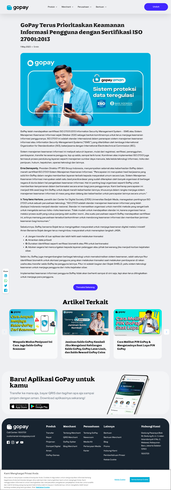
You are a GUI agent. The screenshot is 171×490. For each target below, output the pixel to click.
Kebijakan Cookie (43, 487)
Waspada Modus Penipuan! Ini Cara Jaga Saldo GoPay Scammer (32, 345)
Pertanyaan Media (92, 446)
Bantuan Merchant (112, 437)
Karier (86, 451)
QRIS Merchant (70, 437)
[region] (85, 480)
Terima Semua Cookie (139, 479)
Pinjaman (50, 442)
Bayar (49, 437)
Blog (106, 442)
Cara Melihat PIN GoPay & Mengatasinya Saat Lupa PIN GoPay (136, 345)
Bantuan (108, 433)
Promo (107, 446)
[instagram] (12, 442)
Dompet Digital (53, 446)
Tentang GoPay (90, 433)
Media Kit (88, 442)
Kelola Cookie (110, 459)
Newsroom (88, 437)
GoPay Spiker (69, 442)
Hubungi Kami (110, 451)
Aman (49, 451)
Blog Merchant (70, 446)
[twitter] (17, 442)
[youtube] (21, 442)
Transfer (50, 433)
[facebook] (8, 442)
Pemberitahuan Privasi (114, 455)
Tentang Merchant (72, 433)
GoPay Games (52, 455)
